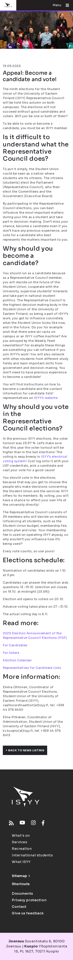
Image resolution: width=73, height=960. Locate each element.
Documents (22, 893)
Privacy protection (29, 900)
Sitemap (19, 876)
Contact (19, 907)
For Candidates (15, 645)
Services (19, 842)
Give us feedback (28, 913)
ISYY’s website (46, 398)
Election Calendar (17, 660)
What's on (21, 835)
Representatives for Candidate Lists (32, 668)
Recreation (22, 849)
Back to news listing (26, 750)
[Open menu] (66, 5)
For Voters (11, 653)
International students (32, 855)
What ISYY (21, 862)
